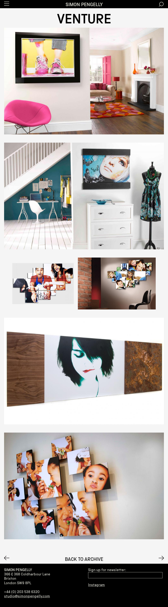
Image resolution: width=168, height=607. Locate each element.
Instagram (96, 585)
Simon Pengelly (84, 4)
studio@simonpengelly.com (27, 596)
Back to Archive (84, 559)
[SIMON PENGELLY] (6, 558)
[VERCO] (161, 558)
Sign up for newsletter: (107, 570)
